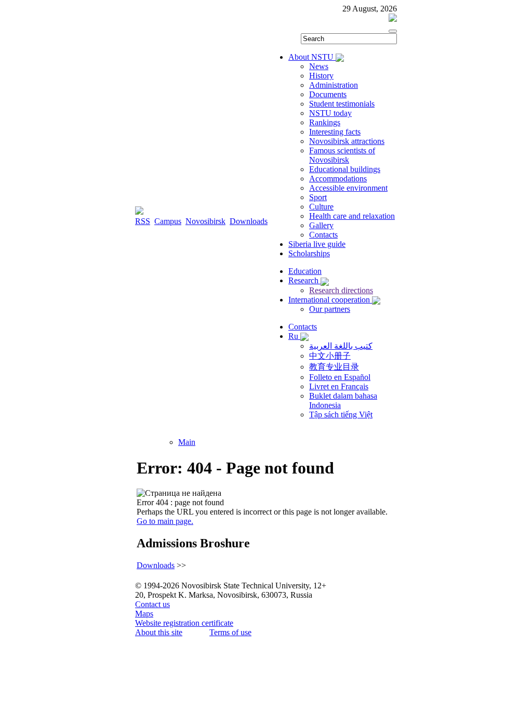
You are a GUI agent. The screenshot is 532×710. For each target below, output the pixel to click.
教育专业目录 (334, 366)
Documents (328, 94)
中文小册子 (330, 355)
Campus (167, 221)
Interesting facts (335, 131)
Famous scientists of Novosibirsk (342, 155)
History (321, 75)
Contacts (323, 234)
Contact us (152, 604)
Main (186, 442)
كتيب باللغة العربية (341, 345)
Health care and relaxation (352, 216)
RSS (142, 221)
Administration (333, 85)
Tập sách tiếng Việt (341, 414)
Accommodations (338, 178)
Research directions (341, 290)
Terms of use (230, 632)
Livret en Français (338, 386)
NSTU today (330, 113)
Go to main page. (165, 521)
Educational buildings (344, 169)
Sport (318, 197)
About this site (158, 632)
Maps (144, 613)
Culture (321, 206)
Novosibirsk (205, 221)
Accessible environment (348, 187)
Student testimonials (342, 103)
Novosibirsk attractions (346, 141)
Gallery (321, 225)
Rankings (324, 122)
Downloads (249, 221)
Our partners (329, 309)
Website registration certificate (184, 623)
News (318, 66)
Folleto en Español (339, 377)
